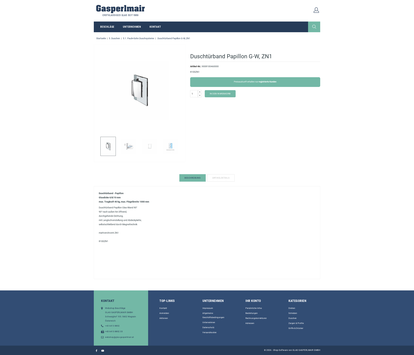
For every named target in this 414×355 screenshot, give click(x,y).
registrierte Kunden (267, 81)
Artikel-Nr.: (195, 66)
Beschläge (107, 26)
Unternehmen (132, 26)
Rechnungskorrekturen (256, 318)
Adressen (249, 323)
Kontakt (155, 26)
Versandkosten (209, 332)
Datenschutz (208, 327)
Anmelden (164, 313)
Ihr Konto (253, 301)
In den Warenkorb (220, 93)
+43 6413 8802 (112, 326)
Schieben (293, 313)
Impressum (207, 308)
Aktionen (163, 318)
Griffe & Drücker (296, 328)
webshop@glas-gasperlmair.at (119, 337)
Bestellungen (251, 313)
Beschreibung (193, 178)
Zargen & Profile (296, 323)
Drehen (292, 308)
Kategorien (297, 301)
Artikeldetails (220, 178)
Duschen (293, 318)
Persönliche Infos (253, 308)
